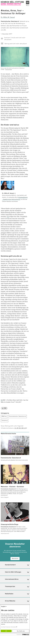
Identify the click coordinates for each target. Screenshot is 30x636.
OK (6, 631)
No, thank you (21, 631)
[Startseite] (12, 3)
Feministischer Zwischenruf (17, 416)
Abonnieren (15, 558)
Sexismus (5, 420)
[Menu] (27, 2)
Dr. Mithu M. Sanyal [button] (8, 17)
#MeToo (4, 416)
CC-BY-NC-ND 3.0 (20, 428)
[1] (8, 216)
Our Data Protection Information (8, 627)
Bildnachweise (8, 69)
